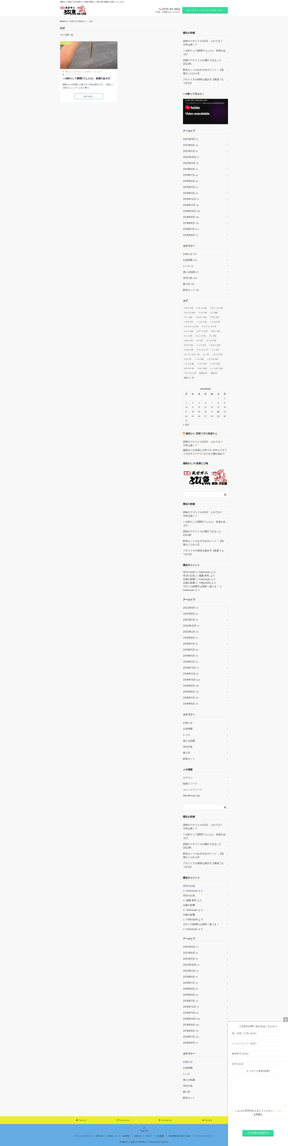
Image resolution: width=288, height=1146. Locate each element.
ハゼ (94, 71)
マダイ (202, 368)
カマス (188, 331)
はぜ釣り (87, 71)
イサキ (188, 322)
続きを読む (88, 96)
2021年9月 (190, 145)
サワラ (188, 345)
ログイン (188, 777)
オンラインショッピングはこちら (205, 10)
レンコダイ (216, 368)
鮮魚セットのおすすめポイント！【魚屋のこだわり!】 (203, 71)
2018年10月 (191, 210)
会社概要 (160, 1136)
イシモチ (215, 322)
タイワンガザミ (191, 354)
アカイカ (189, 312)
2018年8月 (191, 222)
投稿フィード (190, 783)
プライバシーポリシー (204, 1136)
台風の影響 (189, 579)
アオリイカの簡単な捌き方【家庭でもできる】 (203, 81)
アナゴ (188, 317)
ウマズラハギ (191, 326)
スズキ (188, 350)
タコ (206, 354)
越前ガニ (189, 378)
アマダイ (201, 317)
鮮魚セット (191, 289)
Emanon (164, 1142)
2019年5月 (190, 181)
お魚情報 (66, 43)
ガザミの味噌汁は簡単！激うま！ (201, 586)
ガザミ (215, 331)
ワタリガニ (190, 373)
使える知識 (191, 271)
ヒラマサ (215, 364)
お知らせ (189, 253)
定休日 (203, 373)
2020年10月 (191, 157)
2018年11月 (190, 204)
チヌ (187, 359)
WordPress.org (191, 795)
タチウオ (217, 354)
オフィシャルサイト (83, 1136)
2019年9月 (190, 169)
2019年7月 (190, 175)
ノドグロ (189, 364)
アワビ (214, 317)
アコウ (203, 312)
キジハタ (201, 336)
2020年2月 (190, 163)
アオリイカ (216, 308)
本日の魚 (190, 277)
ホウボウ (189, 368)
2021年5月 (190, 151)
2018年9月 (191, 216)
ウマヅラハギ (209, 326)
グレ (212, 336)
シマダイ (214, 345)
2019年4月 (190, 187)
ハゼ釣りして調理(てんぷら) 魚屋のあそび (86, 78)
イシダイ (201, 322)
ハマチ (202, 364)
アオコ (188, 308)
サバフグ (211, 340)
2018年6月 (190, 234)
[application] (205, 111)
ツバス (199, 359)
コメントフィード (192, 789)
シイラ (201, 345)
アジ (214, 312)
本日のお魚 (189, 571)
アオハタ (202, 308)
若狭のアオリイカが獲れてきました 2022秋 (203, 62)
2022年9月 (190, 139)
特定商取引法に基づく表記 (179, 1136)
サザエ (188, 340)
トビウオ (212, 359)
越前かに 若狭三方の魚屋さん (202, 433)
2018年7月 (191, 228)
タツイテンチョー (71, 74)
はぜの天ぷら (77, 71)
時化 (214, 373)
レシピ (188, 265)
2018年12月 (191, 198)
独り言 (188, 283)
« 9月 (186, 424)
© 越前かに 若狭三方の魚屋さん (134, 1142)
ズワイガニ (202, 350)
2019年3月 (190, 192)
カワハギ (201, 331)
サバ (199, 340)
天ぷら (99, 71)
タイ (215, 350)
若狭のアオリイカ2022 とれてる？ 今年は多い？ (204, 42)
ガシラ (188, 336)
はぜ (70, 71)
